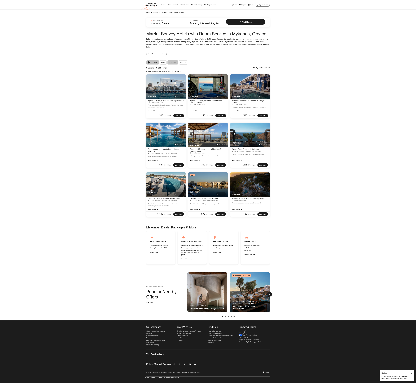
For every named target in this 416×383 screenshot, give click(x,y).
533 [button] (245, 115)
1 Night (195, 20)
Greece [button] (155, 12)
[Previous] (150, 85)
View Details (152, 111)
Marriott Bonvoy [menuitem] (196, 5)
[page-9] (234, 316)
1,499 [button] (160, 213)
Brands (183, 62)
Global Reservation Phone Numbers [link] (220, 335)
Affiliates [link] (180, 340)
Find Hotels (247, 22)
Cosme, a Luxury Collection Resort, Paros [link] (164, 199)
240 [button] (203, 115)
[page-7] (231, 316)
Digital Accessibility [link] (152, 345)
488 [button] (245, 213)
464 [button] (161, 164)
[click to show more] (269, 294)
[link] (234, 4)
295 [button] (245, 164)
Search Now (154, 252)
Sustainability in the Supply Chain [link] (250, 342)
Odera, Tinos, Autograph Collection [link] (245, 149)
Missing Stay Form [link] (214, 340)
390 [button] (203, 164)
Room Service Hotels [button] (176, 12)
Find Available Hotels (156, 54)
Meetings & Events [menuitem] (210, 5)
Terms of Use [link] (243, 337)
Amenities (173, 62)
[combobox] (169, 22)
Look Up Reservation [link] (215, 333)
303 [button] (161, 115)
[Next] (182, 85)
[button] (264, 67)
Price (163, 62)
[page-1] (222, 316)
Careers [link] (149, 333)
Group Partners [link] (182, 335)
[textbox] (169, 23)
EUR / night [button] (167, 115)
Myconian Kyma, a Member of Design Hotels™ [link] (166, 101)
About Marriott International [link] (155, 331)
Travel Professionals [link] (184, 333)
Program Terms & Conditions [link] (249, 339)
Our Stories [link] (150, 342)
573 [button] (203, 213)
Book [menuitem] (163, 5)
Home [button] (148, 12)
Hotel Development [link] (183, 338)
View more (149, 302)
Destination (158, 20)
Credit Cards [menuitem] (184, 5)
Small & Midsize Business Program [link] (189, 331)
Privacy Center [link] (244, 333)
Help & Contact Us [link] (214, 331)
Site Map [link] (211, 342)
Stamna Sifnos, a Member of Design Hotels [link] (248, 199)
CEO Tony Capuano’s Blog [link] (155, 340)
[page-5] (228, 316)
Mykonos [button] (164, 12)
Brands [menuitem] (175, 5)
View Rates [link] (178, 116)
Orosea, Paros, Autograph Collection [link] (204, 199)
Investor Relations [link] (152, 335)
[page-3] (225, 316)
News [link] (148, 338)
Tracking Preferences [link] (246, 331)
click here (403, 378)
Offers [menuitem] (169, 5)
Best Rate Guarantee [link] (215, 338)
